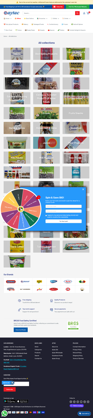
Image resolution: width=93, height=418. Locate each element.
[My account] (84, 13)
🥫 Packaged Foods (37, 24)
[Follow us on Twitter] (74, 401)
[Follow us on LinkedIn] (88, 401)
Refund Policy (77, 352)
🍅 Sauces (51, 30)
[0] (88, 13)
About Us (55, 346)
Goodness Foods (57, 355)
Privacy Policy (77, 349)
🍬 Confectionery (52, 24)
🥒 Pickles (61, 30)
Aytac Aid (55, 349)
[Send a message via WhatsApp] (4, 413)
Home (5, 36)
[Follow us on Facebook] (71, 401)
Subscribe (59, 6)
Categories (38, 349)
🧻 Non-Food (8, 30)
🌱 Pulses (18, 30)
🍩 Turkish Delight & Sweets (76, 30)
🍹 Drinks (65, 18)
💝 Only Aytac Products (11, 24)
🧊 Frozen (64, 24)
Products (38, 352)
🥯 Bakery (25, 24)
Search (37, 355)
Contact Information (79, 346)
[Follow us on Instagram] (77, 401)
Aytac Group (56, 358)
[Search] (77, 13)
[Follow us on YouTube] (81, 401)
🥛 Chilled (53, 18)
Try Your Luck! (63, 221)
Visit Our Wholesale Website (78, 6)
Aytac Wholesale (57, 352)
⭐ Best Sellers (29, 18)
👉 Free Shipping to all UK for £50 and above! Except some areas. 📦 (24, 6)
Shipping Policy (78, 355)
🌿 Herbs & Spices (77, 24)
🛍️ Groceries (41, 18)
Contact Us (38, 358)
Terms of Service (78, 358)
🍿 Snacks (41, 30)
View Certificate (21, 330)
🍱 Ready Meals (30, 30)
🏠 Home (6, 18)
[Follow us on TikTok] (84, 401)
